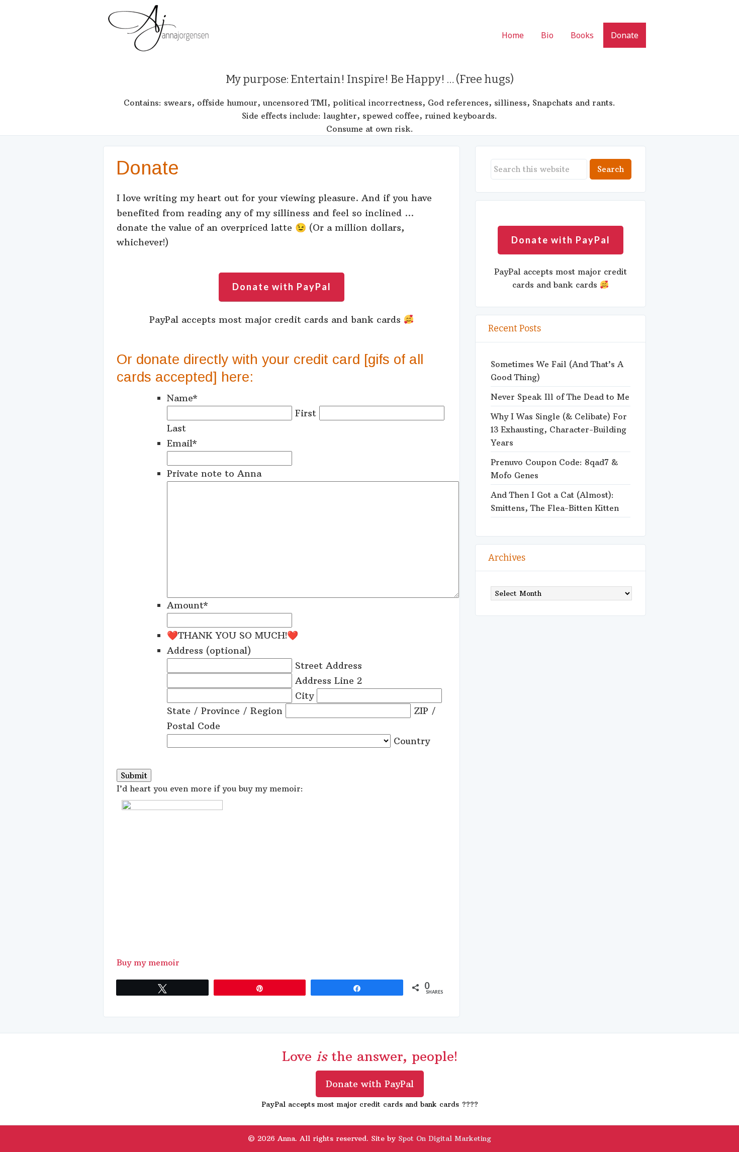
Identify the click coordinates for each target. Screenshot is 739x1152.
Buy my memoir (148, 962)
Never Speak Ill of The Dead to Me (560, 397)
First (305, 413)
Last (176, 428)
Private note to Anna (214, 473)
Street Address (328, 665)
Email (182, 443)
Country (412, 741)
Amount (187, 605)
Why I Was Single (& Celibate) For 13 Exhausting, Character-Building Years (559, 429)
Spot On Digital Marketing (444, 1138)
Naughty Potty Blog (158, 30)
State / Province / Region (225, 711)
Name (182, 398)
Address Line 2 (328, 680)
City (304, 695)
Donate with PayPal (370, 1084)
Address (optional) (209, 650)
